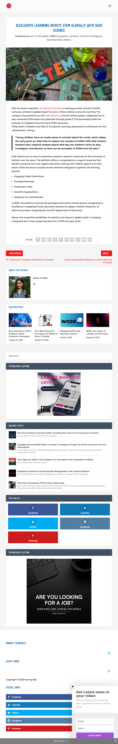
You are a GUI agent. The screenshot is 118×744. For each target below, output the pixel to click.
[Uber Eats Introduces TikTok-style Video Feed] (12, 484)
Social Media (56, 488)
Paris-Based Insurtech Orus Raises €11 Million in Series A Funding (46, 333)
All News (74, 36)
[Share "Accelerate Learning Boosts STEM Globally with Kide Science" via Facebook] (38, 240)
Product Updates (80, 474)
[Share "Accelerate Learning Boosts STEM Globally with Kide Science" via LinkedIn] (67, 240)
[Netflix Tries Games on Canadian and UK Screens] (97, 320)
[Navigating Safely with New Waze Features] (71, 320)
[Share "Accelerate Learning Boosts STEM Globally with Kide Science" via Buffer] (72, 240)
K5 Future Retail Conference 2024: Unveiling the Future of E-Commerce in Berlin (57, 433)
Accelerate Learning (51, 108)
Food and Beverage (96, 486)
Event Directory (43, 436)
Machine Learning (86, 450)
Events (54, 436)
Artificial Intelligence (91, 36)
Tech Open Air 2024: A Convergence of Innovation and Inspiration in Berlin (55, 459)
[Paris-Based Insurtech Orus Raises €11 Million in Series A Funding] (46, 320)
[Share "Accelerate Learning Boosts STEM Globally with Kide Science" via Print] (90, 240)
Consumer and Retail (78, 486)
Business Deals (54, 39)
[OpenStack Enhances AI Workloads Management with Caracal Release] (12, 473)
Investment (73, 450)
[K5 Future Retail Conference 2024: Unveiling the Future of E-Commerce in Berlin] (12, 434)
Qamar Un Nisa (34, 36)
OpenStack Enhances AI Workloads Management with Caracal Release (53, 471)
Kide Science (52, 115)
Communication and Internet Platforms (52, 486)
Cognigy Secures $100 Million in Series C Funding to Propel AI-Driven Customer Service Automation (61, 446)
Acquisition (62, 36)
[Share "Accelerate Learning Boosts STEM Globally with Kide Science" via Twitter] (43, 240)
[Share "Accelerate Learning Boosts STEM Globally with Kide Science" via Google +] (49, 240)
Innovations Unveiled (63, 474)
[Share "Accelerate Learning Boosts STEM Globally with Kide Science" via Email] (84, 240)
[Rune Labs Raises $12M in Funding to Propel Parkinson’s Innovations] (20, 320)
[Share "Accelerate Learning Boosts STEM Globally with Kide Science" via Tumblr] (55, 240)
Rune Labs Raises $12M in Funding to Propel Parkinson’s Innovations (20, 333)
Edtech (67, 39)
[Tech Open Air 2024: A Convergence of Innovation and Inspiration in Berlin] (12, 461)
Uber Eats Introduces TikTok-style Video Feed (40, 483)
